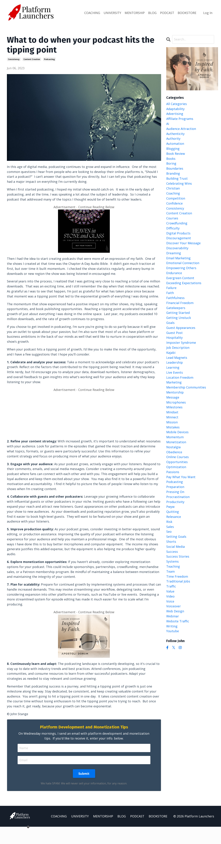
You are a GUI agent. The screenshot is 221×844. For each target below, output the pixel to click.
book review (175, 153)
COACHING (92, 13)
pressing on (175, 492)
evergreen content (180, 278)
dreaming (173, 253)
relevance (173, 517)
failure (171, 288)
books (170, 159)
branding (173, 173)
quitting (172, 512)
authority (173, 138)
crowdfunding (176, 223)
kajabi (170, 352)
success (172, 551)
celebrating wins (179, 183)
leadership (174, 362)
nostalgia (173, 447)
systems (172, 561)
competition (175, 198)
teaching (173, 566)
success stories (177, 556)
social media (175, 546)
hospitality (174, 337)
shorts (171, 541)
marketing (174, 382)
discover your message (183, 243)
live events (174, 372)
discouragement (178, 238)
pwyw (170, 507)
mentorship (175, 392)
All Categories (176, 104)
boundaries (174, 168)
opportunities (177, 462)
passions (172, 472)
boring (171, 163)
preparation (175, 487)
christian (173, 188)
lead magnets (176, 357)
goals (170, 323)
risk (169, 522)
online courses (177, 457)
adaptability (175, 109)
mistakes (173, 427)
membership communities (186, 387)
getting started (178, 313)
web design (175, 611)
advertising (174, 114)
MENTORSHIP (135, 13)
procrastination (178, 497)
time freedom (177, 576)
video (170, 596)
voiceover (173, 606)
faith (170, 293)
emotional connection (182, 263)
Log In (207, 13)
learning (172, 367)
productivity (175, 502)
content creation (31, 59)
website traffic (177, 621)
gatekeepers (175, 308)
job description (177, 347)
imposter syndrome (181, 342)
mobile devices (177, 432)
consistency (14, 59)
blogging (173, 148)
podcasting (49, 59)
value (170, 591)
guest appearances (180, 328)
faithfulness (175, 298)
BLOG (152, 13)
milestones (174, 407)
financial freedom (180, 303)
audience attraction (181, 129)
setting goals (176, 536)
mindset (172, 412)
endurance (174, 273)
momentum (175, 437)
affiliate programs (179, 119)
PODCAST (167, 13)
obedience (174, 452)
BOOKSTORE (187, 13)
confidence (174, 203)
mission (172, 422)
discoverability (177, 248)
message (172, 397)
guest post (174, 333)
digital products (178, 233)
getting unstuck (178, 318)
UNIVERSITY (112, 13)
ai (167, 124)
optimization (176, 467)
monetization (176, 442)
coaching (173, 193)
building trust (177, 178)
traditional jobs (178, 581)
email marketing (178, 258)
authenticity (175, 134)
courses (172, 218)
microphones (176, 402)
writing (171, 626)
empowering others (181, 268)
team (170, 571)
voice (170, 601)
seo (169, 531)
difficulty (173, 228)
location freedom (179, 377)
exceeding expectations (183, 283)
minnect (172, 417)
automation (175, 143)
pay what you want (180, 477)
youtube (172, 631)
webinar (172, 616)
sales (170, 527)
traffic (171, 586)
